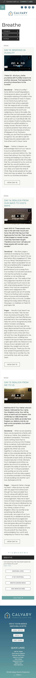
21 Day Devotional (18, 577)
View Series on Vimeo (18, 588)
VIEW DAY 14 (12, 541)
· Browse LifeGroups (18, 655)
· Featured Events (17, 661)
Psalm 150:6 (7, 566)
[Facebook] (22, 7)
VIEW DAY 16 (12, 182)
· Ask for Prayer (18, 651)
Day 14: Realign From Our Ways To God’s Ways (16, 203)
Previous (9, 553)
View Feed (17, 598)
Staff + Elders (18, 640)
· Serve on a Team (18, 657)
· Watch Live (18, 663)
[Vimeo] (33, 7)
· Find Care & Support (18, 653)
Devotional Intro (18, 571)
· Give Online (18, 659)
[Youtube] (29, 7)
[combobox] (10, 31)
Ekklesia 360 (18, 675)
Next (27, 553)
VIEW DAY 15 (12, 364)
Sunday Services (18, 630)
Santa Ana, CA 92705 (18, 626)
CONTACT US (18, 635)
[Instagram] (26, 7)
